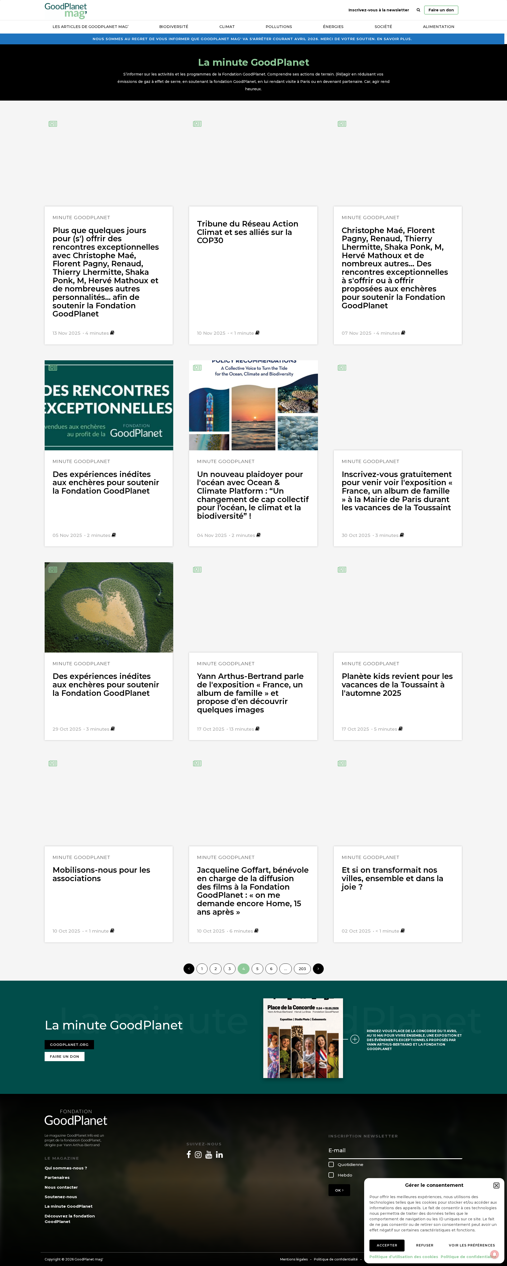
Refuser (425, 1245)
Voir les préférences (472, 1245)
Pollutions (279, 26)
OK (338, 1190)
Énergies (333, 26)
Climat (227, 26)
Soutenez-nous (61, 1196)
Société (383, 26)
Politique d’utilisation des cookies (403, 1256)
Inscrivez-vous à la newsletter (379, 10)
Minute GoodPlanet (81, 217)
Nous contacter (61, 1187)
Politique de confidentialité (468, 1256)
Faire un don (441, 10)
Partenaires (57, 1177)
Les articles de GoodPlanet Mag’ (90, 26)
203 (302, 968)
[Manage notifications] (494, 1254)
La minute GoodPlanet (68, 1206)
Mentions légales (294, 1259)
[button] (496, 1185)
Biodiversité (173, 26)
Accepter (387, 1245)
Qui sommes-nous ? (66, 1167)
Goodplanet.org (69, 1044)
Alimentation (438, 26)
